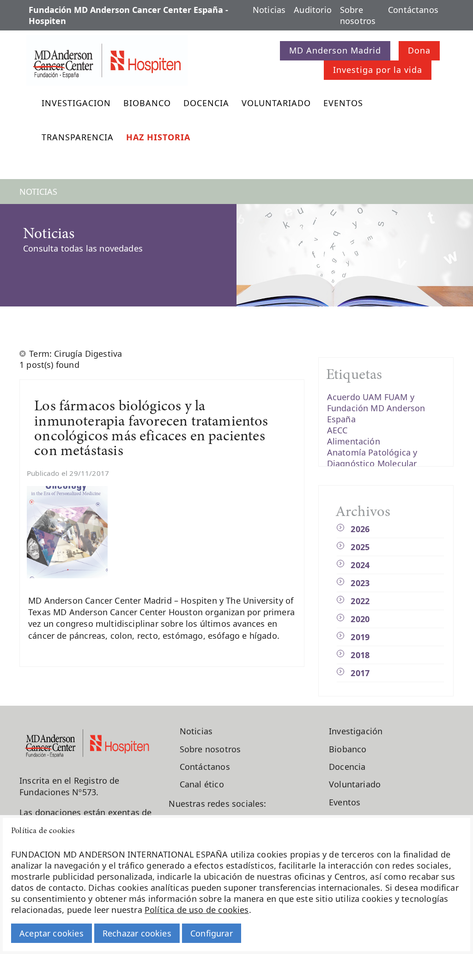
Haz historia (158, 137)
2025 (360, 546)
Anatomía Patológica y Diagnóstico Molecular (372, 458)
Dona (419, 50)
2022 (360, 600)
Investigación (355, 731)
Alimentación (353, 441)
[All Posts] (23, 353)
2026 (360, 528)
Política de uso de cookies (197, 909)
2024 (360, 564)
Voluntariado (276, 102)
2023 (360, 582)
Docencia (206, 102)
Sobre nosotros (358, 15)
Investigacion (76, 102)
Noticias (269, 9)
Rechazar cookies (137, 933)
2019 (360, 636)
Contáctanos (413, 9)
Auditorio (313, 9)
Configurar (211, 933)
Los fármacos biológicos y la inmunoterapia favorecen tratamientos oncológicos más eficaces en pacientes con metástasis (151, 429)
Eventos (343, 102)
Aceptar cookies (51, 933)
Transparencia (78, 137)
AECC (337, 430)
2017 (360, 672)
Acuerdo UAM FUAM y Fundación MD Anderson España (376, 408)
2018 (360, 654)
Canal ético (202, 784)
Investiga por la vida (377, 69)
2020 (360, 618)
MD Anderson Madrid (335, 50)
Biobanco (147, 102)
